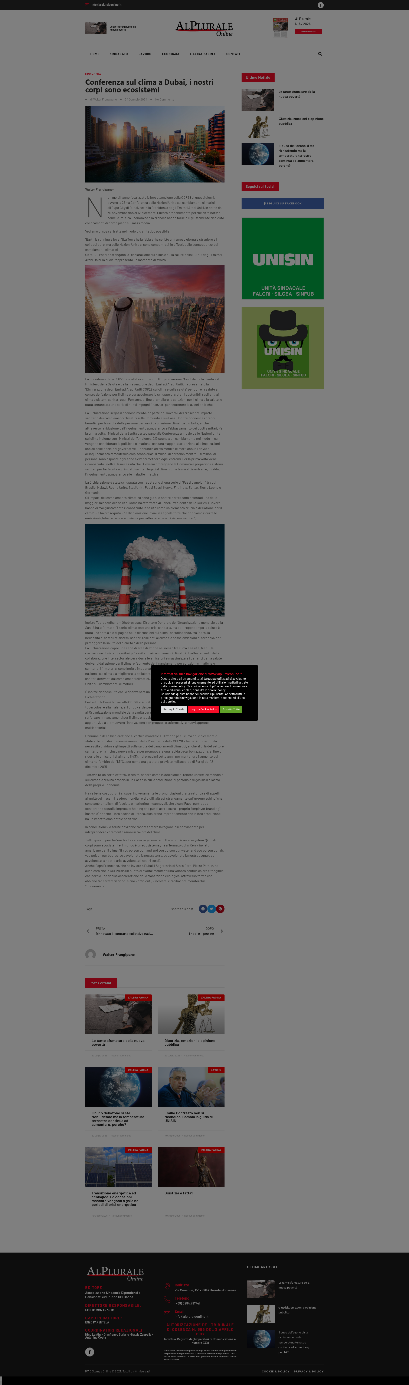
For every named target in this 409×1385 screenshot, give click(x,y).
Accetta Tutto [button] (231, 709)
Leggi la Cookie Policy (203, 709)
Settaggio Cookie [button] (173, 709)
